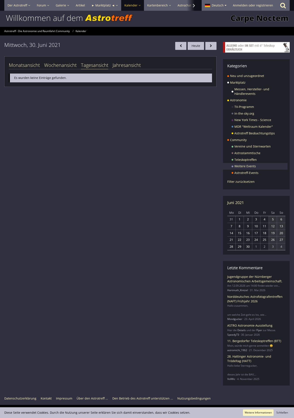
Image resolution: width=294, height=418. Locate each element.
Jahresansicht (127, 65)
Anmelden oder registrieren (253, 5)
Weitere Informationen (258, 412)
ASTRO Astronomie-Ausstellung (249, 325)
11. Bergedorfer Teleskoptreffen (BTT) (254, 341)
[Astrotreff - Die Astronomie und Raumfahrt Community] (147, 19)
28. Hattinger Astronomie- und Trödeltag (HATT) (249, 358)
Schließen (282, 412)
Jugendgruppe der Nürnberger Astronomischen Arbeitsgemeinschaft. (254, 279)
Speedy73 (233, 335)
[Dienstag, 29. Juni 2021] (180, 46)
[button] (216, 5)
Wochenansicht (60, 65)
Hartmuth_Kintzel (237, 290)
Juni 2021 (235, 202)
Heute (196, 46)
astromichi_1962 (237, 350)
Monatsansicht (24, 65)
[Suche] (283, 5)
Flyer (259, 330)
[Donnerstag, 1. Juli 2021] (211, 46)
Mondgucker (234, 319)
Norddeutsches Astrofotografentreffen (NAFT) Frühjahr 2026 (255, 299)
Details (241, 330)
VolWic (231, 379)
